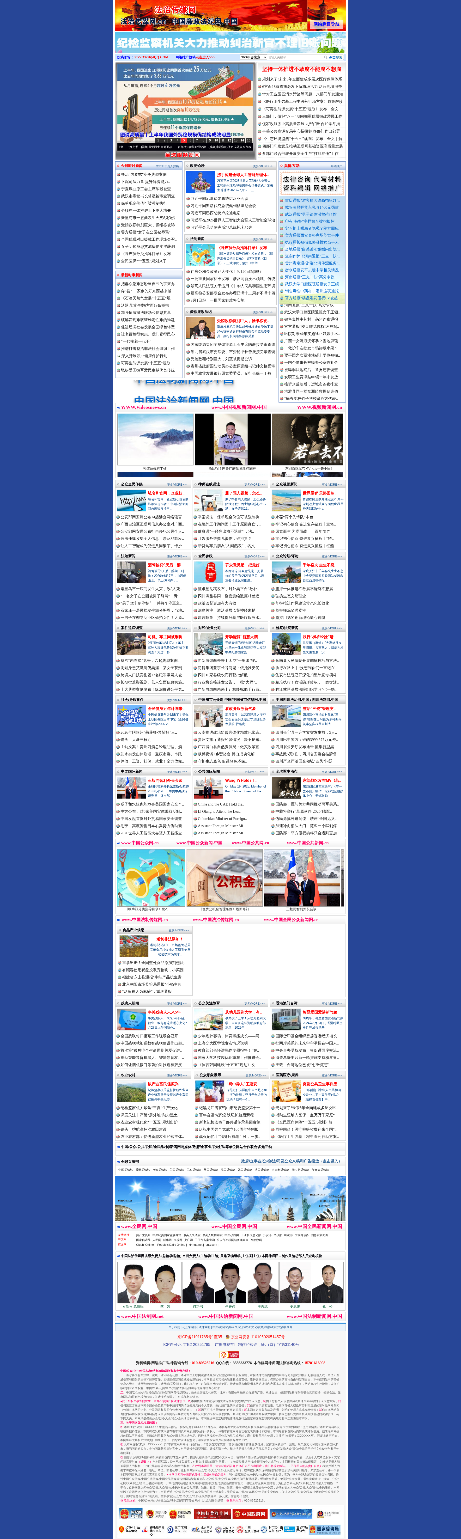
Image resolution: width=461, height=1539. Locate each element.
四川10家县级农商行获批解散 (223, 675)
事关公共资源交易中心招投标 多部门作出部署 (301, 131)
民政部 (277, 1235)
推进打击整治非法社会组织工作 (148, 349)
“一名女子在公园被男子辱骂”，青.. (150, 596)
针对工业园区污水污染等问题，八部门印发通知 (302, 94)
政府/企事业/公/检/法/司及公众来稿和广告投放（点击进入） (291, 1161)
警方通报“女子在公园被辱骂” (145, 232)
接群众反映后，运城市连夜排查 (311, 336)
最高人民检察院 (212, 1235)
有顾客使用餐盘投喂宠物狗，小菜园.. (154, 970)
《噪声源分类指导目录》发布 (146, 254)
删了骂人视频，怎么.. (243, 493)
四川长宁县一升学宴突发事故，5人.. (306, 732)
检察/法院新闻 (287, 628)
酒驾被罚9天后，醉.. (165, 565)
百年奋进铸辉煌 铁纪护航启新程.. (227, 1115)
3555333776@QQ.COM (151, 57)
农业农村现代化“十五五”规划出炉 (149, 1122)
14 (242, 140)
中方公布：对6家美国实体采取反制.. (151, 811)
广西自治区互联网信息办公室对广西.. (152, 524)
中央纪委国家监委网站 (166, 1235)
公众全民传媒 (132, 484)
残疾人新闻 (130, 1003)
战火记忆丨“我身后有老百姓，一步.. (229, 1137)
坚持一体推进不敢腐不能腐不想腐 (301, 69)
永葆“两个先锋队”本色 (294, 517)
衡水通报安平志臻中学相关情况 (312, 270)
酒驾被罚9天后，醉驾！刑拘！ (281, 909)
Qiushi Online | (145, 1244)
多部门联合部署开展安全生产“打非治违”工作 (300, 154)
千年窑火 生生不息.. (319, 565)
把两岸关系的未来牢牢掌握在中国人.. (307, 1043)
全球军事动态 (286, 771)
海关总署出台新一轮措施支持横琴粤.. (307, 1058)
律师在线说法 (209, 484)
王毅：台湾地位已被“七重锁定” (302, 1065)
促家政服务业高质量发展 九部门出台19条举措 (301, 124)
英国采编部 (211, 1170)
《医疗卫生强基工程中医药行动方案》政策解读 (302, 101)
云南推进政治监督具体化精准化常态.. (229, 732)
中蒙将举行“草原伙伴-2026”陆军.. (303, 811)
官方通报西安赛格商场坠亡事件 (312, 235)
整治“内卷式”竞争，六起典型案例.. (150, 661)
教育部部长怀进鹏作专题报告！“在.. (228, 1050)
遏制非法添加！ (170, 939)
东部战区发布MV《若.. (322, 780)
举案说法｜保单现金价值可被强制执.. (229, 517)
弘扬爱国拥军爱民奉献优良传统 (148, 370)
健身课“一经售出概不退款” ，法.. (226, 531)
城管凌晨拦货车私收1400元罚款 (312, 207)
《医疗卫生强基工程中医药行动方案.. (307, 1137)
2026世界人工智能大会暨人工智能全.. (152, 833)
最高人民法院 (191, 1235)
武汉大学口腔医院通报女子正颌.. (313, 284)
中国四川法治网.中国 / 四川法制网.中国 (307, 699)
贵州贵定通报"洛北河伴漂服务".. (312, 263)
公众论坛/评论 (287, 556)
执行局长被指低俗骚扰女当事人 (312, 242)
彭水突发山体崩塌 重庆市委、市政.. (152, 754)
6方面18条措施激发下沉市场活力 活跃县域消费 (302, 87)
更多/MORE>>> (263, 166)
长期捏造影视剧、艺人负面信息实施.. (152, 682)
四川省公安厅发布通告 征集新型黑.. (305, 747)
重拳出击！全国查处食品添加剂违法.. (154, 963)
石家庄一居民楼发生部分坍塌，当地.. (152, 610)
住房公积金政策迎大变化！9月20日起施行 (226, 271)
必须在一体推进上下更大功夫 (146, 210)
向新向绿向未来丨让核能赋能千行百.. (229, 689)
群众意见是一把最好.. (243, 565)
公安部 (267, 1235)
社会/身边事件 (132, 699)
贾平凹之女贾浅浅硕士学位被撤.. (312, 307)
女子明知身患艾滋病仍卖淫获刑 (148, 246)
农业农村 (128, 1075)
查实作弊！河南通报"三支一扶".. (312, 256)
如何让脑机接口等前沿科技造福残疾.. (152, 1065)
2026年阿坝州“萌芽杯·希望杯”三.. (149, 732)
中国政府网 (231, 1235)
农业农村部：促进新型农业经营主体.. (152, 1137)
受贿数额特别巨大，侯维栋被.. (243, 321)
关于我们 (174, 1327)
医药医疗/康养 (287, 1075)
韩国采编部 (245, 1170)
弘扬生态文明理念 (290, 596)
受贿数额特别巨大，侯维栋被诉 (148, 225)
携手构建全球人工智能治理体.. (243, 175)
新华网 (167, 1240)
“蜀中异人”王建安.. (242, 1084)
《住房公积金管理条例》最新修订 (127, 909)
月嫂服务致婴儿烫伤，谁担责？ (225, 539)
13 (235, 140)
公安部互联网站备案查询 (233, 1240)
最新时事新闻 (132, 275)
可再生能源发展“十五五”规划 (145, 363)
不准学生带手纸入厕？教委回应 (311, 400)
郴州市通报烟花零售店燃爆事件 (311, 393)
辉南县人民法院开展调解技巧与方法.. (307, 661)
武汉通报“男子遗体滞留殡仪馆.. (312, 214)
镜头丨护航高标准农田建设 (144, 1129)
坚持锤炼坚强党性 (290, 610)
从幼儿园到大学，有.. (243, 1012)
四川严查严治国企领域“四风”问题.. (304, 761)
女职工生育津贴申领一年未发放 (311, 328)
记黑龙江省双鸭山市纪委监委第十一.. (230, 1108)
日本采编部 (194, 1170)
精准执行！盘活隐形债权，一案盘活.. (307, 682)
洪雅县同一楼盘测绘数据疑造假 (311, 343)
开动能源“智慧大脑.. (242, 637)
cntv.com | (212, 1244)
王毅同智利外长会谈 (165, 780)
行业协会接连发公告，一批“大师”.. (227, 682)
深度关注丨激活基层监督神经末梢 (226, 610)
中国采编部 (125, 1170)
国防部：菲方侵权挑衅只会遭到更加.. (307, 833)
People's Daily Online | (172, 1244)
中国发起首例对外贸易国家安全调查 (151, 819)
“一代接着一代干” (136, 341)
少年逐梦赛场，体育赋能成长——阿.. (229, 1036)
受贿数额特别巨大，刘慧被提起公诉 (221, 359)
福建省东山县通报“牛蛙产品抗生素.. (152, 977)
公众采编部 (189, 1327)
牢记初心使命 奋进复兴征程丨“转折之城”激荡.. (173, 147)
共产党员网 (143, 1235)
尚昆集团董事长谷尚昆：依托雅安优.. (229, 668)
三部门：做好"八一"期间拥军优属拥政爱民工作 (302, 116)
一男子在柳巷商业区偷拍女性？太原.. (152, 618)
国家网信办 (302, 1235)
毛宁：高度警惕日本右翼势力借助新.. (152, 826)
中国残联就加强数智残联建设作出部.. (152, 1043)
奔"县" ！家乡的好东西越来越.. (147, 291)
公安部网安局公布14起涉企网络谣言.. (152, 517)
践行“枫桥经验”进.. (319, 637)
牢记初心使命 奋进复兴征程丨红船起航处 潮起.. (241, 147)
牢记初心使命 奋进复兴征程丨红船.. (305, 546)
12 (229, 140)
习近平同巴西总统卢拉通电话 (216, 213)
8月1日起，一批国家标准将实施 (217, 300)
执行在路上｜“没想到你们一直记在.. (306, 668)
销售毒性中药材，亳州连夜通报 (312, 291)
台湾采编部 (159, 1170)
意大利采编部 (280, 1170)
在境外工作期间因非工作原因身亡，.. (229, 524)
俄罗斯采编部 (300, 1170)
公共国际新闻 (209, 771)
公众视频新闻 (286, 484)
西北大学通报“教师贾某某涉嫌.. (311, 386)
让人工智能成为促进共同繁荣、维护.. (152, 546)
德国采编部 (228, 1170)
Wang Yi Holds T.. (240, 780)
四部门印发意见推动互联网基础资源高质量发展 (302, 146)
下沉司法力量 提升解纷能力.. (145, 182)
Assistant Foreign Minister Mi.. (221, 826)
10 (216, 140)
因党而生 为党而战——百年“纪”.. (303, 531)
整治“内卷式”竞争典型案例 (144, 174)
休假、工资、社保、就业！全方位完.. (152, 761)
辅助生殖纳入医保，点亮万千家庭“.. (306, 1115)
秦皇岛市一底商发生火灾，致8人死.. (151, 589)
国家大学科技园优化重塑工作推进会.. (229, 1058)
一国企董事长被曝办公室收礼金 (311, 314)
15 (248, 140)
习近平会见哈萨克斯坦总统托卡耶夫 (221, 227)
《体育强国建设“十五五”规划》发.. (227, 1065)
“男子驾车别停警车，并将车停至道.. (151, 603)
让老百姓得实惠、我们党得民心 (148, 334)
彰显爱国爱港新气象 (320, 1012)
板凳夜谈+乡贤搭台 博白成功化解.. (227, 754)
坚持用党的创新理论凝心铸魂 (300, 618)
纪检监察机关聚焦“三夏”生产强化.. (150, 1108)
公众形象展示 (210, 1075)
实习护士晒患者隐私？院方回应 (312, 228)
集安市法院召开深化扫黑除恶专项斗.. (307, 675)
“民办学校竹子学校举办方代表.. (311, 350)
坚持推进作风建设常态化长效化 (302, 603)
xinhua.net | (196, 1244)
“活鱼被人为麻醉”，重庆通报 (147, 991)
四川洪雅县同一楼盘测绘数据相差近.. (229, 596)
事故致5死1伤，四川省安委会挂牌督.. (307, 754)
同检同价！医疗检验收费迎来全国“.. (306, 1129)
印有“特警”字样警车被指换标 (309, 221)
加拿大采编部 (320, 1170)
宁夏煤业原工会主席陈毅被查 (146, 189)
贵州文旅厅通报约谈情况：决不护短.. (229, 740)
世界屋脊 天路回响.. (319, 493)
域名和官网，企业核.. (166, 493)
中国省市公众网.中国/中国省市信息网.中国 (232, 699)
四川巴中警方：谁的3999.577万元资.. (306, 740)
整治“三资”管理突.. (319, 709)
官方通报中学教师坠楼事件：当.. (312, 357)
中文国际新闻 (132, 771)
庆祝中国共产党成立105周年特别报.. (230, 1129)
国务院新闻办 (319, 1235)
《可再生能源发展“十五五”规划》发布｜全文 (300, 109)
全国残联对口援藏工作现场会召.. (149, 239)
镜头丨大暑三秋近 (136, 740)
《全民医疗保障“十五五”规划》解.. (304, 1122)
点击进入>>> (205, 57)
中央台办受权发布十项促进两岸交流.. (307, 1050)
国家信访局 (143, 1240)
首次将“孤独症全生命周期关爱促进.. (151, 1050)
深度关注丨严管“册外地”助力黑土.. (150, 1115)
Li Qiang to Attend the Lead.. (220, 811)
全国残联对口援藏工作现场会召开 (149, 1036)
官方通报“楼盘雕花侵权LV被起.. (312, 298)
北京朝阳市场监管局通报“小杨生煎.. (152, 984)
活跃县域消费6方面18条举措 (145, 305)
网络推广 (336, 166)
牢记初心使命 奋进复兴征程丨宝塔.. (305, 524)
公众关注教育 (209, 1003)
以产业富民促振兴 (163, 1084)
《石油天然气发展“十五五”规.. (146, 298)
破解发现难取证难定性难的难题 (148, 320)
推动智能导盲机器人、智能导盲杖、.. (152, 1058)
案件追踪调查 (132, 628)
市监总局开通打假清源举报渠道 (311, 364)
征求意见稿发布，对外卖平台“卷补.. (228, 589)
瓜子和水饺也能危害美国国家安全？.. (152, 804)
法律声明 (204, 1327)
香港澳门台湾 (286, 1003)
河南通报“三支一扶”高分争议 (309, 277)
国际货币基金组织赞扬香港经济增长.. (307, 1036)
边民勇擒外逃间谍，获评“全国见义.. (306, 819)
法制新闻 (197, 239)
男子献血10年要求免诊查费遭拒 (311, 372)
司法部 (288, 1235)
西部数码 (256, 1240)
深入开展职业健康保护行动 (143, 356)
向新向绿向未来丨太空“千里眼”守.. (227, 661)
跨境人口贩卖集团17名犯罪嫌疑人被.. (152, 675)
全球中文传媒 (154, 14)
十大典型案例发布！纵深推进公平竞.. (152, 689)
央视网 (178, 1240)
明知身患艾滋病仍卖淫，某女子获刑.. (152, 668)
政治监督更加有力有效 (217, 603)
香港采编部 (142, 1170)
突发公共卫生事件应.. (321, 1084)
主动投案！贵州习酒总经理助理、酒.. (152, 747)
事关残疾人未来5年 (164, 1012)
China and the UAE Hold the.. (221, 804)
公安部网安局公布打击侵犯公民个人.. (152, 531)
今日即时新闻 (132, 166)
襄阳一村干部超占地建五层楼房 (311, 379)
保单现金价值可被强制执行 (144, 203)
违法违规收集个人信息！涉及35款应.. (152, 539)
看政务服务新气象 (240, 709)
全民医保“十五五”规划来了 (144, 261)
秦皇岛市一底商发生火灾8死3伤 (148, 218)
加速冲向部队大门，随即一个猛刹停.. (307, 826)
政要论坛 (197, 166)
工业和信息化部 (251, 1235)
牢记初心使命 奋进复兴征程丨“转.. (304, 539)
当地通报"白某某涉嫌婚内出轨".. (312, 249)
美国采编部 (177, 1170)
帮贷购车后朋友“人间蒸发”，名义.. (227, 546)
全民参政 (205, 556)
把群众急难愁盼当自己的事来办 (148, 284)
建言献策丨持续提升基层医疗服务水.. (229, 618)
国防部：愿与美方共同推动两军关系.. (307, 804)
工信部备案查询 (205, 1240)
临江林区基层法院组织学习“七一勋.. (306, 689)
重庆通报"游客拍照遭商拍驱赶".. (312, 200)
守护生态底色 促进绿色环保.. (222, 761)
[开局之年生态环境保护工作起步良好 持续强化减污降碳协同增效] (230, 47)
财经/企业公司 (209, 628)
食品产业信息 (133, 930)
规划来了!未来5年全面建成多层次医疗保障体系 (302, 79)
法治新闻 (128, 556)
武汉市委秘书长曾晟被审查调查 (148, 196)
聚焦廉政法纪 (201, 312)
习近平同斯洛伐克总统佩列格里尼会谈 (223, 206)
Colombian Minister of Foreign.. (222, 819)
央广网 (188, 1240)
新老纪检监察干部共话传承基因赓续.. (230, 1122)
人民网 (156, 1240)
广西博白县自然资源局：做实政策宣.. (229, 747)
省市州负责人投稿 (167, 166)
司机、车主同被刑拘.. (166, 637)
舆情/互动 (292, 166)
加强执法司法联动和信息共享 (146, 313)
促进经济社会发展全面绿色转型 (148, 327)
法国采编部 (262, 1170)
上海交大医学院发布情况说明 (223, 1043)
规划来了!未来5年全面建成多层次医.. (306, 1108)
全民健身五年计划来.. (166, 709)
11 (222, 140)
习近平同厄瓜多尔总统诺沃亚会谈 (219, 198)
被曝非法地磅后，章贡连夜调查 (311, 321)
